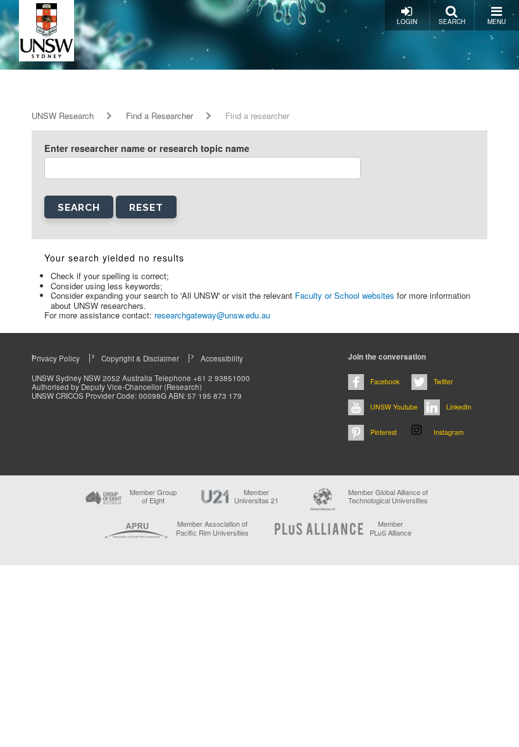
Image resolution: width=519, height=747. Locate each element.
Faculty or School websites (346, 295)
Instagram (449, 432)
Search (452, 21)
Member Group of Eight (153, 496)
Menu (496, 21)
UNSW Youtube (394, 406)
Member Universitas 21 (256, 496)
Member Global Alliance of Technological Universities (388, 496)
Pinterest (383, 432)
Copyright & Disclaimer (140, 358)
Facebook (384, 381)
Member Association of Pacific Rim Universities (212, 528)
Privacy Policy (56, 358)
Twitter (443, 381)
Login (407, 21)
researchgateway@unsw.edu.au (212, 315)
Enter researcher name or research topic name (146, 148)
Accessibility (222, 358)
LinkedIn (459, 406)
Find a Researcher (159, 116)
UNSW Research (63, 116)
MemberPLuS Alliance (390, 528)
